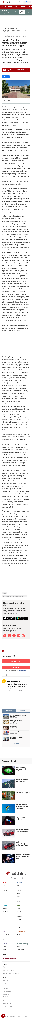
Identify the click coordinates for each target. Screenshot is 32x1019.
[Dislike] (11, 690)
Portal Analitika (6, 29)
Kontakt (5, 986)
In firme (19, 29)
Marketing (5, 911)
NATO (4, 888)
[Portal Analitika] (7, 2)
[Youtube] (18, 635)
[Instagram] (9, 635)
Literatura (5, 954)
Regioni (19, 893)
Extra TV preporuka (8, 1006)
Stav (18, 885)
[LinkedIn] (23, 635)
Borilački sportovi (21, 925)
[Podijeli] (15, 12)
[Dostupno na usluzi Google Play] (22, 618)
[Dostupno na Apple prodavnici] (9, 618)
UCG (4, 593)
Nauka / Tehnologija (23, 944)
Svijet (18, 937)
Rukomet (19, 914)
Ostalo (18, 927)
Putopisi (19, 901)
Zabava (4, 937)
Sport (18, 905)
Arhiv (4, 983)
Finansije (5, 908)
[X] (14, 635)
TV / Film (5, 952)
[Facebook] (4, 635)
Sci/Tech (13, 29)
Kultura (5, 944)
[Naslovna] (3, 1016)
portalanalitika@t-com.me (12, 973)
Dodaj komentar (16, 661)
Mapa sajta (6, 994)
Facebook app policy (8, 997)
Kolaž (4, 931)
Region (18, 934)
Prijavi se (16, 667)
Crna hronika (23, 6)
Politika (10, 6)
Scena (4, 946)
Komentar (5, 885)
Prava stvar (19, 899)
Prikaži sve (16, 744)
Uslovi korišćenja (7, 991)
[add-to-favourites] (29, 12)
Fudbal (18, 908)
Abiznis (5, 905)
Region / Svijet (21, 931)
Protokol (5, 891)
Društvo (16, 6)
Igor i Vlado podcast (8, 1003)
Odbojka (19, 919)
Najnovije (3, 6)
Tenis (18, 922)
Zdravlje (19, 896)
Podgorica (19, 891)
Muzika (4, 949)
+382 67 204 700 (10, 970)
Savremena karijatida (9, 958)
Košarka (19, 911)
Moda (4, 940)
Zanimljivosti (6, 934)
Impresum (5, 980)
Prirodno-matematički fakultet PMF (14, 596)
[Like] (7, 690)
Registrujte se (22, 670)
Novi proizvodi (20, 949)
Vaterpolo (19, 916)
